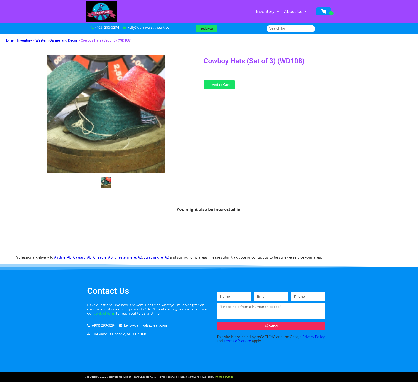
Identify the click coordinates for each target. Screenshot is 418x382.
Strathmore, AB (156, 257)
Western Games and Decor (56, 40)
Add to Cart (220, 84)
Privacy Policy (313, 336)
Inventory (265, 11)
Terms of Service (237, 341)
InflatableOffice (224, 377)
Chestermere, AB (128, 257)
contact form (104, 313)
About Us (293, 11)
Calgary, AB (82, 257)
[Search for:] (291, 28)
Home (9, 40)
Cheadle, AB (103, 257)
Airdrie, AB (62, 257)
